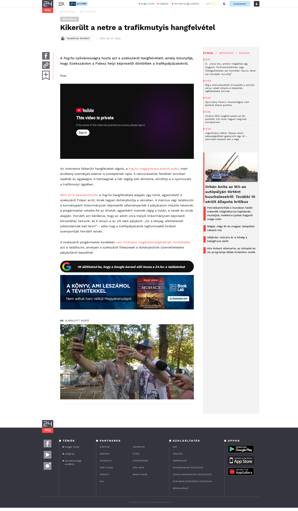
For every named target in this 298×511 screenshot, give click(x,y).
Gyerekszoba (140, 460)
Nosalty (104, 474)
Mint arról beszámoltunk (78, 195)
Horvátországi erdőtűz (186, 3)
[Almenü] (61, 4)
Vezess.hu (106, 460)
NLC (102, 481)
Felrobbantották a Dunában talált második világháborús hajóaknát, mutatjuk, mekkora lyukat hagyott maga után (230, 213)
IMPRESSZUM (180, 460)
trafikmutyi (89, 11)
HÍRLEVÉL (178, 454)
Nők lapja (138, 467)
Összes (244, 53)
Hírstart (105, 454)
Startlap (105, 447)
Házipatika (139, 447)
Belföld (69, 19)
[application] (127, 361)
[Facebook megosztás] (46, 56)
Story (136, 454)
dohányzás (68, 11)
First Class (106, 467)
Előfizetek (240, 4)
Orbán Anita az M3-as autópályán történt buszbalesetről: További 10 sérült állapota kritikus (230, 194)
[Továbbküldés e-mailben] (46, 65)
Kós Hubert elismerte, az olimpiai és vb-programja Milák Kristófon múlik (231, 250)
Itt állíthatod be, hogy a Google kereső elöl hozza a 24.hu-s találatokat (131, 267)
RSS (175, 447)
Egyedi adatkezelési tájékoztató (192, 474)
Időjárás (164, 3)
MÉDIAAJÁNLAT (181, 488)
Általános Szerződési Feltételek (192, 481)
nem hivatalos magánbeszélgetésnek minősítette (153, 242)
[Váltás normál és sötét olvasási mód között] (224, 4)
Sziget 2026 (147, 3)
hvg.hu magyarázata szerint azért (154, 168)
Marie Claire (140, 474)
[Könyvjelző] (46, 75)
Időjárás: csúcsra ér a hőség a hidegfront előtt (227, 239)
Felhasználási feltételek (188, 467)
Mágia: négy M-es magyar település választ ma (230, 228)
